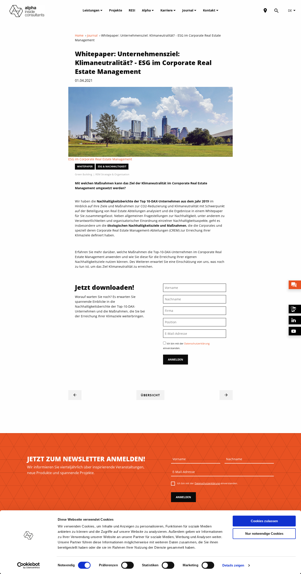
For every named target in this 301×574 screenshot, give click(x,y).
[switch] (127, 565)
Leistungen (91, 10)
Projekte (115, 10)
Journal (188, 10)
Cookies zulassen (264, 521)
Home (79, 35)
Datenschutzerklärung (197, 343)
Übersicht (150, 395)
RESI (132, 10)
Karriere (166, 10)
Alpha (147, 10)
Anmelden (175, 359)
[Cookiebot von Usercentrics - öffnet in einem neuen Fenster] (28, 565)
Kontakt (209, 10)
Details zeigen (233, 565)
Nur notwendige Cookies (264, 533)
